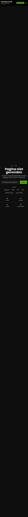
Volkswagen (6, 189)
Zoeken (23, 182)
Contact (7, 206)
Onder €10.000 (19, 192)
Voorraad (21, 200)
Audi (18, 189)
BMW (13, 189)
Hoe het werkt (21, 206)
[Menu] (26, 3)
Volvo (23, 189)
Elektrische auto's (9, 192)
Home (7, 200)
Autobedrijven (20, 2)
